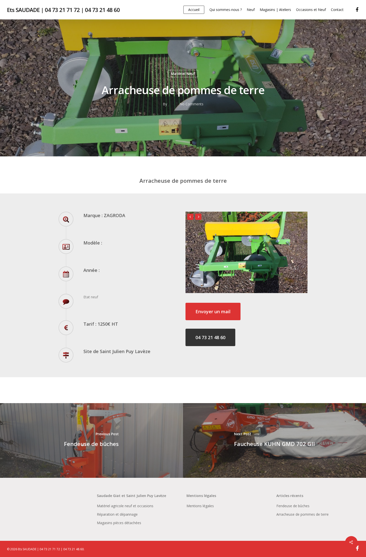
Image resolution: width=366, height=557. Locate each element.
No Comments (191, 103)
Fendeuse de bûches (292, 505)
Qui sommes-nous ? (225, 9)
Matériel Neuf (183, 73)
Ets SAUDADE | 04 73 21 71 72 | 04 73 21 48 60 (63, 9)
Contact (337, 9)
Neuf (251, 9)
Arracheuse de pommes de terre (302, 514)
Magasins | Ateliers (275, 9)
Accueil (193, 9)
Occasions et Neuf (311, 9)
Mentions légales (200, 505)
